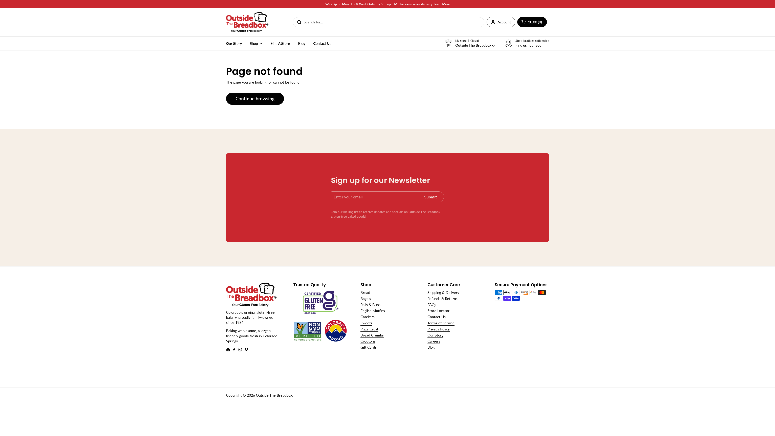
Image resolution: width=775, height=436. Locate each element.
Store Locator (438, 310)
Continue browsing (255, 98)
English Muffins (372, 310)
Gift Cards (368, 347)
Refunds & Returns (442, 298)
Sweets (366, 323)
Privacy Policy (438, 329)
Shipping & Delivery (443, 292)
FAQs (431, 304)
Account (504, 22)
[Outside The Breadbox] (247, 22)
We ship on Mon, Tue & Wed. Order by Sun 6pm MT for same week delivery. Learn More (387, 4)
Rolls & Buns (370, 304)
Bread (365, 292)
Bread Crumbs (372, 335)
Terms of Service (441, 323)
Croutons (367, 341)
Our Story (435, 335)
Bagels (365, 298)
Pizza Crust (369, 329)
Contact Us (436, 316)
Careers (433, 341)
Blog (431, 347)
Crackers (367, 316)
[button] (470, 43)
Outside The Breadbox (274, 395)
